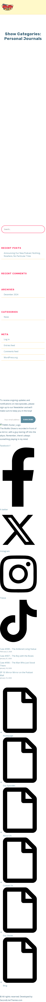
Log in (7, 339)
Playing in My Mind (19, 147)
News (6, 317)
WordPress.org (11, 357)
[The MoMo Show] (7, 7)
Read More (10, 115)
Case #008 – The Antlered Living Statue (18, 649)
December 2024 (11, 294)
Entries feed (9, 345)
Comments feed (11, 351)
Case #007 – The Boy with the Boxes (17, 656)
